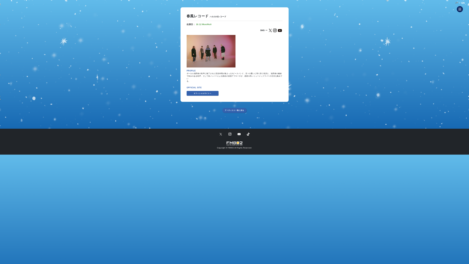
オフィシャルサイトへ (202, 93)
